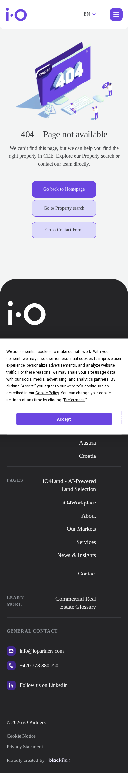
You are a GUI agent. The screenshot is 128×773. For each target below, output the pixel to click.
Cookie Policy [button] (47, 393)
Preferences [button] (74, 400)
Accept (64, 419)
